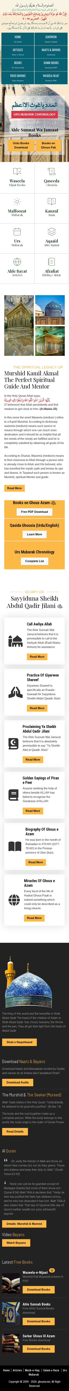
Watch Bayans (16, 1242)
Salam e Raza (51, 1370)
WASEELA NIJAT (51, 78)
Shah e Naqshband (19, 1042)
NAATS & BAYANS (51, 52)
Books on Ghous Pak (48, 145)
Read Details (15, 1131)
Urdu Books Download (21, 145)
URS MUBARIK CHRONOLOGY (35, 114)
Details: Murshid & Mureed (24, 1223)
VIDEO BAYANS (17, 78)
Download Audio (18, 1082)
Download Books (38, 1289)
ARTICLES (18, 52)
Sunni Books (51, 65)
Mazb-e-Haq (32, 1370)
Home (18, 39)
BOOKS (18, 65)
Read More (14, 488)
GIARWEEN (51, 39)
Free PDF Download (34, 511)
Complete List (34, 561)
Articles (18, 1370)
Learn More (34, 534)
